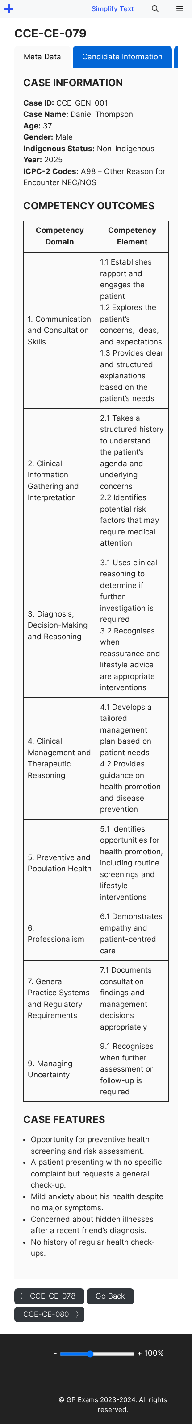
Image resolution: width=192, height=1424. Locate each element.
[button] (155, 9)
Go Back (110, 1296)
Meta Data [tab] (42, 56)
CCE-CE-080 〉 (53, 1314)
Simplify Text (113, 8)
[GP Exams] (8, 9)
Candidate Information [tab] (122, 56)
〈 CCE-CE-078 (45, 1296)
